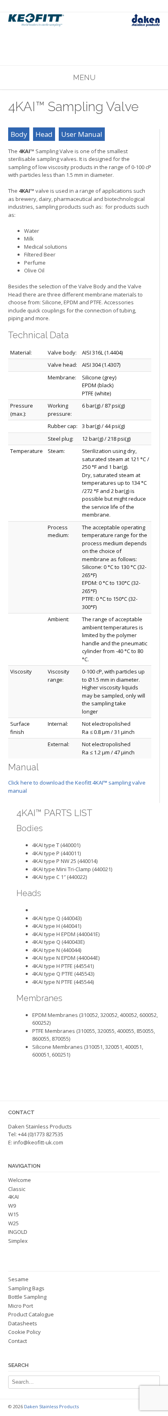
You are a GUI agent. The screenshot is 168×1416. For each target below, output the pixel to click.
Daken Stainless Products (51, 1406)
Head (44, 134)
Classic (16, 1189)
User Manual (81, 134)
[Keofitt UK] (84, 20)
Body (19, 134)
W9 (12, 1205)
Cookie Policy (24, 1332)
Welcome (19, 1180)
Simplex (18, 1240)
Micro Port (20, 1305)
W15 (13, 1214)
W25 (13, 1223)
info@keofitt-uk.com (38, 1142)
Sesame (18, 1279)
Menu (84, 77)
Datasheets (22, 1323)
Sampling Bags (26, 1288)
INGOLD (17, 1231)
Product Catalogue (31, 1314)
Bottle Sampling (27, 1296)
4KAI (13, 1196)
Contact (17, 1341)
